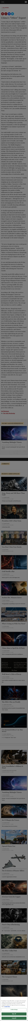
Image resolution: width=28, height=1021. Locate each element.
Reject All (14, 1013)
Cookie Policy (7, 1006)
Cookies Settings (14, 1009)
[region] (14, 1009)
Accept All (14, 1018)
